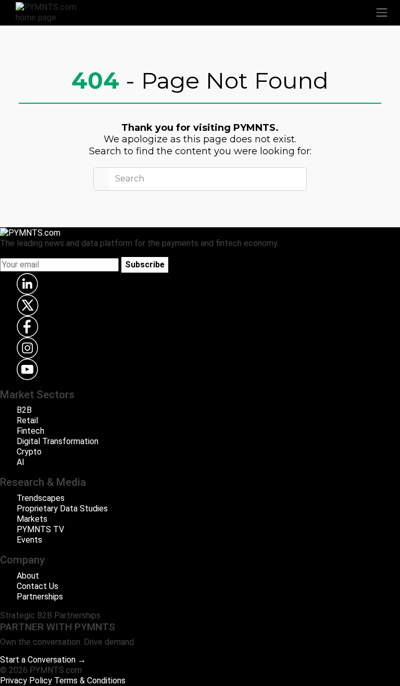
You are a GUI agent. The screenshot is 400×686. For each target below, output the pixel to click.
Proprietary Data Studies (62, 508)
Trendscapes (41, 498)
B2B (24, 410)
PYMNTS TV (40, 529)
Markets (32, 519)
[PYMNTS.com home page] (52, 12)
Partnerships (40, 597)
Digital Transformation (57, 441)
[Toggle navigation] (381, 12)
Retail (27, 420)
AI (20, 462)
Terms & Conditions (90, 680)
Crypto (29, 452)
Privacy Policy (26, 680)
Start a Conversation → (43, 660)
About (28, 576)
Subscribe (145, 265)
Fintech (30, 431)
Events (29, 540)
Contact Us (37, 586)
